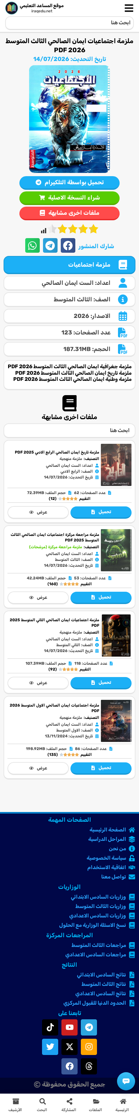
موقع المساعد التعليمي (42, 5)
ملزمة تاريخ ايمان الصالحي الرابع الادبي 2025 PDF (57, 452)
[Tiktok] (50, 1027)
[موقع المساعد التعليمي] (11, 8)
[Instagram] (89, 1047)
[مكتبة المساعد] (126, 1081)
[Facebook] (69, 1066)
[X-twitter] (69, 1047)
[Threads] (89, 1066)
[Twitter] (50, 1047)
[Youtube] (69, 1027)
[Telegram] (89, 1027)
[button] (68, 245)
